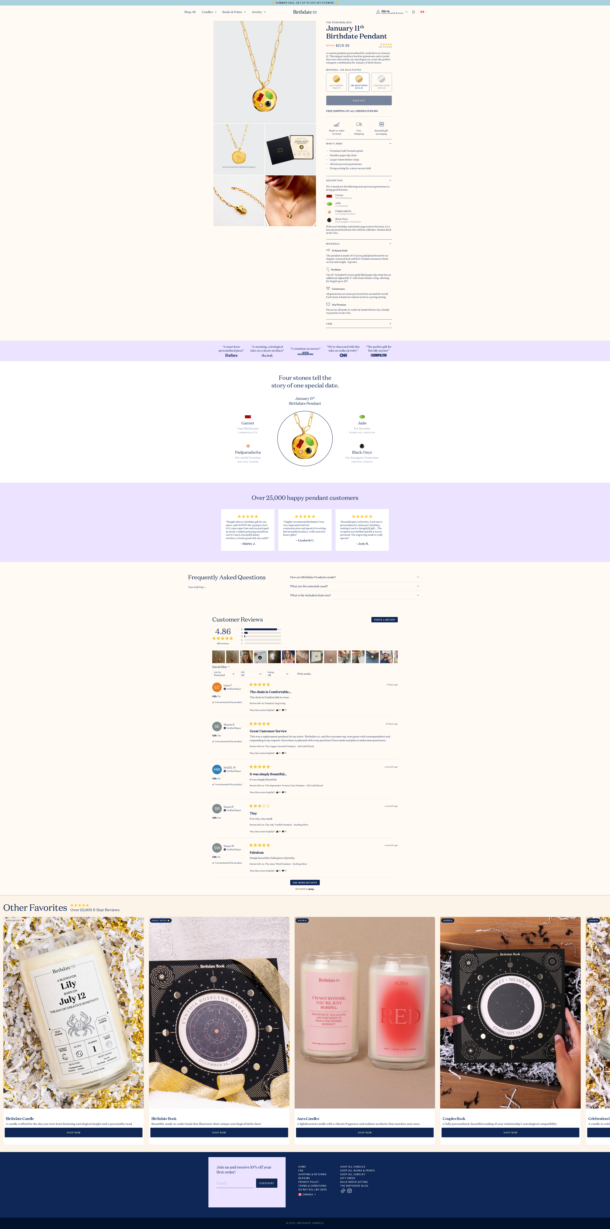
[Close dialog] (361, 577)
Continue (274, 643)
